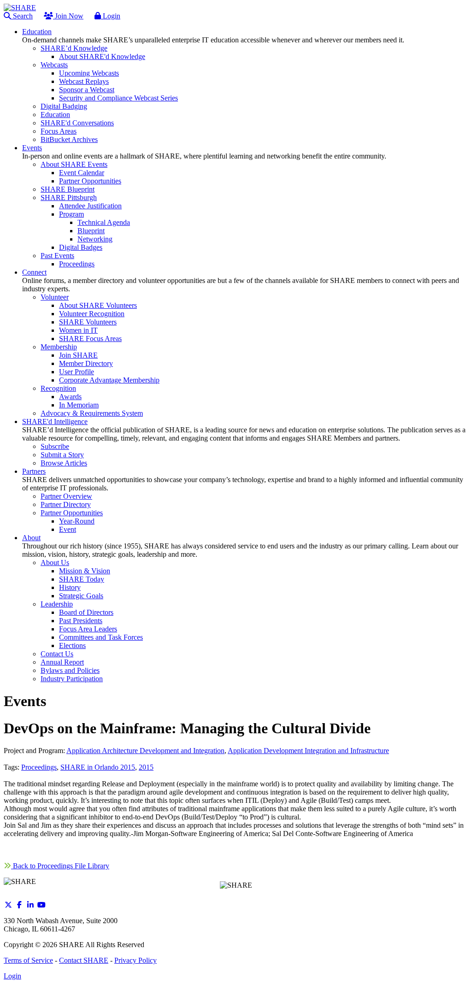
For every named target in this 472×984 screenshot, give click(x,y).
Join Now (68, 16)
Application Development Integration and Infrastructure (308, 750)
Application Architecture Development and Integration (145, 750)
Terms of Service (28, 960)
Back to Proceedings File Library (60, 866)
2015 (146, 767)
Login (110, 16)
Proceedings (39, 767)
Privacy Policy (135, 960)
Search (22, 16)
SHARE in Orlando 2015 (97, 767)
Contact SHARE (83, 960)
